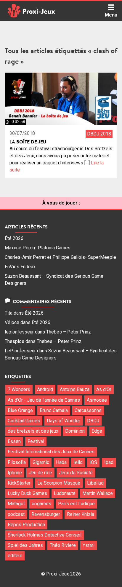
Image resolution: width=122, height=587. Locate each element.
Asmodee (97, 400)
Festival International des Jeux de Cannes (51, 451)
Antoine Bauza (74, 389)
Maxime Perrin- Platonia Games (37, 248)
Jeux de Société (76, 472)
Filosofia (17, 462)
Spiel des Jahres (25, 545)
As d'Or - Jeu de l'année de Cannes (44, 400)
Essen (14, 441)
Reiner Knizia (80, 514)
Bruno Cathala (54, 410)
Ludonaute (65, 493)
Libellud (95, 483)
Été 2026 (14, 238)
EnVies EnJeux (20, 266)
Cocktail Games (24, 421)
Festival (36, 441)
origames (41, 503)
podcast (16, 514)
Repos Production (26, 524)
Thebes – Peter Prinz (68, 332)
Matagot (16, 503)
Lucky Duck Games (27, 493)
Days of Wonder (63, 421)
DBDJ (93, 421)
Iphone (15, 472)
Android (45, 389)
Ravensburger (45, 514)
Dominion (75, 431)
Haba (61, 462)
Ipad (108, 462)
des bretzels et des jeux (33, 431)
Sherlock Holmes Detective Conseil (44, 535)
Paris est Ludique (76, 503)
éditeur (15, 555)
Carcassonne (88, 410)
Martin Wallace (97, 493)
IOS (93, 462)
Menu (111, 15)
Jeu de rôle (40, 472)
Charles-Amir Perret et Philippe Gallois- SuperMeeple (60, 257)
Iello (78, 462)
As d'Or (103, 389)
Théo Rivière (63, 545)
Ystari (88, 545)
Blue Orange (20, 410)
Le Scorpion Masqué (58, 483)
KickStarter (19, 483)
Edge (97, 431)
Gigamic (41, 462)
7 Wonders (19, 389)
